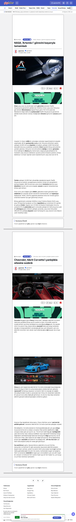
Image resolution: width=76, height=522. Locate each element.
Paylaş (71, 519)
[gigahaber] (8, 3)
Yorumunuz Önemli (21, 221)
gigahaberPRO (56, 3)
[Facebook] (33, 480)
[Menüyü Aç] (16, 2)
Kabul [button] (17, 517)
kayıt (39, 223)
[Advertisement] (38, 27)
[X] (38, 480)
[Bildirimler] (71, 2)
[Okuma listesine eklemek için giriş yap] (60, 88)
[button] (63, 2)
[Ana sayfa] (5, 8)
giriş (28, 223)
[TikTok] (43, 480)
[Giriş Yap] (67, 2)
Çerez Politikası (6, 517)
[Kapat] (63, 516)
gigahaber (21, 51)
